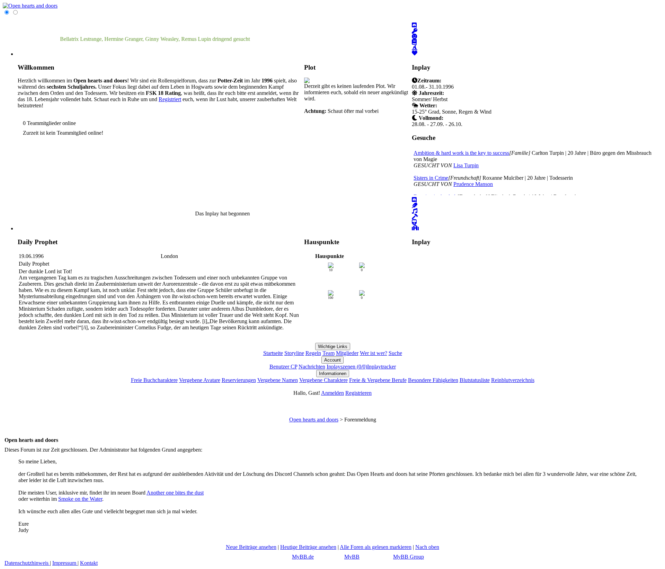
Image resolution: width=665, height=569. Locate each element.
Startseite (273, 353)
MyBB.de (303, 557)
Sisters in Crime (431, 178)
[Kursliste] (415, 228)
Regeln (313, 353)
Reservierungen (239, 380)
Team (328, 353)
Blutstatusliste (475, 380)
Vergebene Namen (277, 380)
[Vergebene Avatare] (414, 36)
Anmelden (332, 393)
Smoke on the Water (80, 499)
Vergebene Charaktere (323, 380)
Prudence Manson (473, 184)
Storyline (294, 353)
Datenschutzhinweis (27, 563)
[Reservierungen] (414, 31)
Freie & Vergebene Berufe (378, 380)
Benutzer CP (283, 367)
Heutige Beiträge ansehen (308, 547)
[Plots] (414, 222)
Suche (395, 353)
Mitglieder (347, 353)
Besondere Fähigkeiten (433, 380)
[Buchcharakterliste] (414, 42)
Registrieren (358, 393)
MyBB (352, 557)
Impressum (65, 563)
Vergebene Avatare (199, 380)
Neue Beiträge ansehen (251, 547)
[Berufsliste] (414, 48)
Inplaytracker (381, 367)
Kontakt (89, 563)
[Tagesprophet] (414, 205)
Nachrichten (312, 367)
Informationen (332, 373)
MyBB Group (408, 557)
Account (332, 360)
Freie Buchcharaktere (154, 380)
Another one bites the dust (175, 493)
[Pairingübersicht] (414, 53)
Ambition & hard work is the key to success (461, 153)
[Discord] (414, 25)
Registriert (170, 99)
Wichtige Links (332, 346)
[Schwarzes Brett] (414, 211)
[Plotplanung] (415, 217)
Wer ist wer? (373, 353)
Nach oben (427, 547)
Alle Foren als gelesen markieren (375, 547)
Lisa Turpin (466, 165)
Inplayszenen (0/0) (347, 367)
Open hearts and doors (313, 420)
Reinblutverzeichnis (512, 380)
